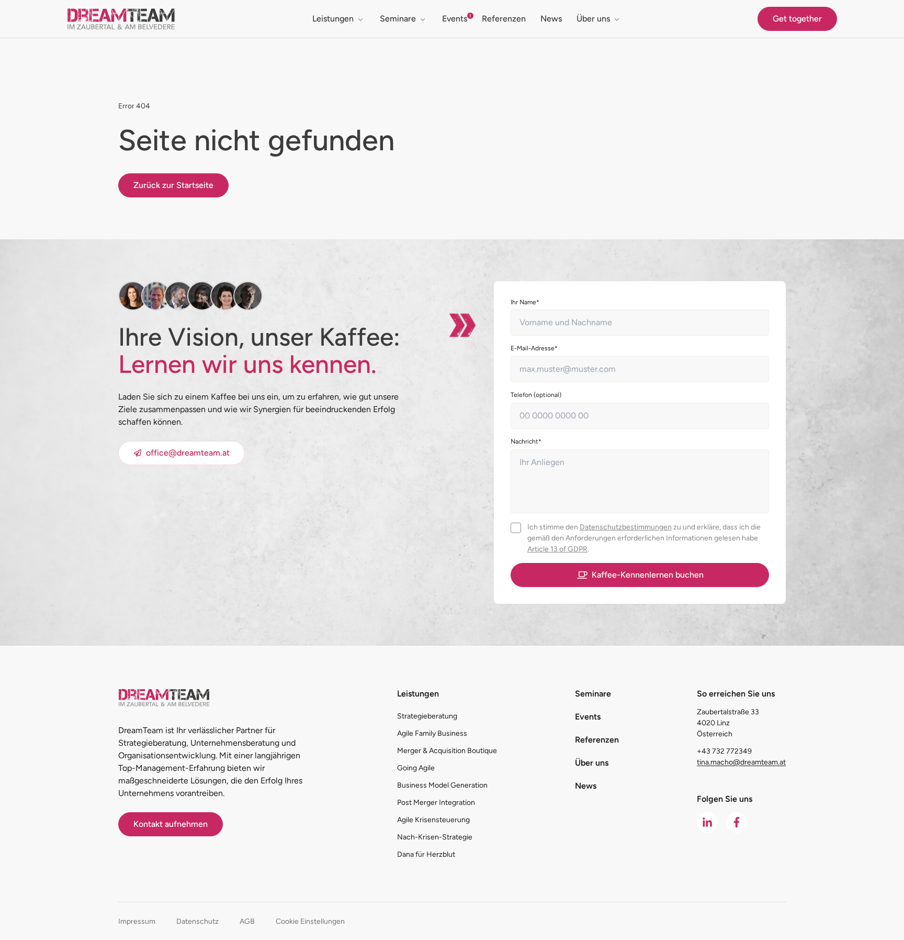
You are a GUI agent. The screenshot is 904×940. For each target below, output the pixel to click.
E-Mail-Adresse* (534, 348)
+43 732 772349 (724, 751)
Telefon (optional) (536, 395)
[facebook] (736, 822)
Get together (797, 19)
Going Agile (416, 768)
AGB (247, 921)
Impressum (136, 921)
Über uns (593, 19)
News (551, 19)
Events (454, 19)
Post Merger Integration (436, 802)
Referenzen (504, 19)
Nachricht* (526, 441)
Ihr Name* (525, 302)
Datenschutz (197, 921)
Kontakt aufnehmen (170, 824)
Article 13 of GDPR (557, 549)
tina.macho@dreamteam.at (741, 762)
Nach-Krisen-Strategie (434, 837)
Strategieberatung (427, 716)
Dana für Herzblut (426, 854)
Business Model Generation (442, 785)
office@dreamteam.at (188, 453)
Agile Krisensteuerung (433, 819)
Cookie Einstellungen (310, 921)
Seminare (398, 19)
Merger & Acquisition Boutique (447, 750)
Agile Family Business (432, 733)
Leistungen (333, 19)
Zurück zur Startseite (173, 185)
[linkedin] (707, 822)
